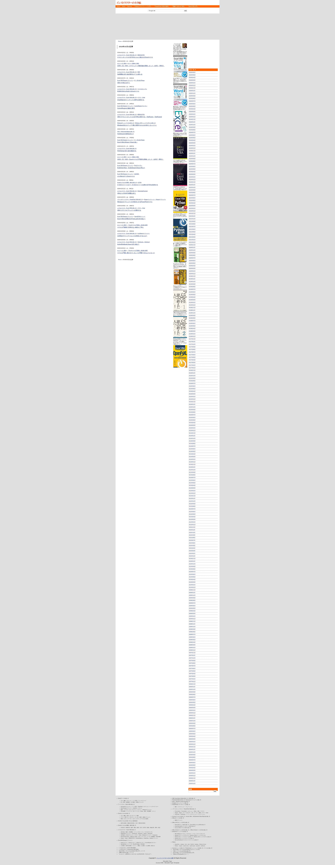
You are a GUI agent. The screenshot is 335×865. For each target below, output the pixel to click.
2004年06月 (192, 762)
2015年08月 (192, 412)
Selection (135, 808)
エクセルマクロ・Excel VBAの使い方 (126, 55)
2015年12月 (192, 401)
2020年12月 (192, 245)
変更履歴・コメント (151, 811)
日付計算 (123, 827)
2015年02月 (192, 428)
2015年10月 (192, 407)
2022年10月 (192, 187)
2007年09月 (192, 660)
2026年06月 (192, 72)
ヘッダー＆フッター (154, 806)
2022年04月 (192, 203)
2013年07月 (192, 477)
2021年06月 (192, 229)
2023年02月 (192, 177)
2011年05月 (192, 545)
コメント (135, 845)
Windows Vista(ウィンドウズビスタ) (198, 835)
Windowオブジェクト (147, 809)
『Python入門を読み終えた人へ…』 (180, 854)
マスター (202, 811)
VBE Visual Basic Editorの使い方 (180, 798)
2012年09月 (192, 503)
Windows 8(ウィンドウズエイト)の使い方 (184, 836)
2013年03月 (192, 488)
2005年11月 (192, 718)
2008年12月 (192, 621)
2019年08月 (192, 286)
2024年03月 (192, 143)
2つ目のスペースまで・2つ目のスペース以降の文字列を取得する (137, 185)
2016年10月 (192, 375)
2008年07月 (192, 634)
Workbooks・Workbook (144, 242)
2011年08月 (192, 537)
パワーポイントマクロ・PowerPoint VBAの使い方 (130, 199)
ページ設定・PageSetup (137, 806)
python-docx (186, 845)
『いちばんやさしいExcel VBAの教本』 (127, 847)
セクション (146, 806)
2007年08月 (192, 663)
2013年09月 (192, 472)
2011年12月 (192, 527)
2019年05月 (192, 294)
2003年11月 (192, 781)
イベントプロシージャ (139, 831)
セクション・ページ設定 (132, 800)
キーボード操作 (138, 817)
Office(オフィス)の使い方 (178, 818)
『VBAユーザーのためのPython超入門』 (181, 851)
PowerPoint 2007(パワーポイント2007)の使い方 (185, 826)
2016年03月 (192, 394)
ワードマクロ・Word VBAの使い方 (126, 804)
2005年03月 (192, 739)
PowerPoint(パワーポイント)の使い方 (181, 804)
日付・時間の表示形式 (140, 823)
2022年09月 (192, 190)
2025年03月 (192, 111)
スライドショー (193, 814)
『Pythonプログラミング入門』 (142, 6)
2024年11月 (192, 122)
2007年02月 (192, 679)
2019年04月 (192, 297)
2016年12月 (192, 370)
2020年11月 (192, 247)
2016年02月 (192, 396)
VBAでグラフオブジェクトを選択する (129, 210)
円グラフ (132, 817)
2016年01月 (192, 399)
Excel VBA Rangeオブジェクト (125, 80)
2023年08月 (192, 161)
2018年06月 (192, 323)
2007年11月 (192, 655)
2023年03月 (192, 174)
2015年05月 (192, 420)
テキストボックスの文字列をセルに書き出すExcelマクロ (135, 57)
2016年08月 (192, 381)
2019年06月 (192, 292)
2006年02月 (192, 710)
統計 (159, 827)
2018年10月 (192, 313)
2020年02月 (192, 271)
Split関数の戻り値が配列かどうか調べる (129, 74)
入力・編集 (123, 800)
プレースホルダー (187, 812)
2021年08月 (192, 224)
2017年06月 (192, 354)
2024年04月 (192, 140)
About (123, 6)
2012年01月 (192, 524)
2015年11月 (192, 404)
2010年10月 (192, 564)
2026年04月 (192, 77)
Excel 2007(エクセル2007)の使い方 (197, 824)
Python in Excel (202, 844)
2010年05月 (192, 577)
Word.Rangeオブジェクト (126, 808)
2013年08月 (192, 475)
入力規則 (123, 845)
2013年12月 (192, 464)
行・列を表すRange (139, 80)
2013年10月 (192, 469)
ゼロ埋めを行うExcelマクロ (126, 176)
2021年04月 (192, 234)
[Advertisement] (167, 26)
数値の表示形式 (131, 823)
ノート (187, 814)
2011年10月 (192, 532)
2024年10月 (192, 124)
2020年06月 (192, 260)
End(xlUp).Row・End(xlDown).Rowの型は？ (131, 168)
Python (174, 842)
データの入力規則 (144, 818)
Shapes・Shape (124, 838)
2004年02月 (192, 773)
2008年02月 (192, 647)
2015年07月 (192, 415)
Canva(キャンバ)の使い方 (178, 848)
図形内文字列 (141, 55)
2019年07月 (192, 289)
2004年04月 (192, 767)
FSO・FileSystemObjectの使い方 (125, 131)
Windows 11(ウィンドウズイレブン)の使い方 (184, 838)
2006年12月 (192, 684)
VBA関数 (131, 831)
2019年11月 (192, 279)
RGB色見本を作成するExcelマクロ (128, 91)
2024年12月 (192, 119)
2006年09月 (192, 692)
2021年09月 (192, 221)
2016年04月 (192, 391)
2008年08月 (192, 631)
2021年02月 (192, 239)
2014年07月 (192, 446)
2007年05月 (192, 671)
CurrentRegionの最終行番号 (126, 108)
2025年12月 (192, 88)
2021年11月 (192, 216)
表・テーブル (136, 811)
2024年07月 (192, 132)
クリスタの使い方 (208, 848)
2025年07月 (192, 101)
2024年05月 (192, 137)
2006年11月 (192, 686)
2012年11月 (192, 498)
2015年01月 (192, 430)
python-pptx (192, 845)
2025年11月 (192, 90)
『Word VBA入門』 (192, 6)
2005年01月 (192, 744)
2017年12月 (192, 339)
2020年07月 (192, 258)
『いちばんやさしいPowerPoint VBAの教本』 (129, 849)
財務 (148, 827)
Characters (155, 835)
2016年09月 (192, 378)
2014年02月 (192, 459)
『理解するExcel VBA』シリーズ (126, 852)
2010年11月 (192, 561)
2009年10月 (192, 595)
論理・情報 (133, 827)
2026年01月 (192, 85)
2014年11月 (192, 435)
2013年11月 (192, 467)
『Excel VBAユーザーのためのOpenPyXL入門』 (183, 852)
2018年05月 (192, 326)
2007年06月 (192, 668)
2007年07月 (192, 665)
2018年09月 (192, 315)
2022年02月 (192, 208)
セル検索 (148, 845)
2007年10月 (192, 658)
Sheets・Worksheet (148, 833)
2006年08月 (192, 694)
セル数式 (143, 845)
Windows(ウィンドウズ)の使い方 (125, 123)
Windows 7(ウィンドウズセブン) (182, 835)
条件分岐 (123, 831)
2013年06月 (192, 480)
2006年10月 (192, 689)
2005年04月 (192, 736)
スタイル (140, 808)
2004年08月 (192, 757)
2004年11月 (192, 749)
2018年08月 (192, 318)
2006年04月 (192, 705)
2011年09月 (192, 535)
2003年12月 (192, 778)
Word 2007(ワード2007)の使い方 (182, 824)
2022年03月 (192, 205)
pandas (196, 844)
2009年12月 (192, 590)
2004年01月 (192, 775)
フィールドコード (142, 800)
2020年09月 (192, 252)
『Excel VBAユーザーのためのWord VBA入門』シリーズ (131, 851)
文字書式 (133, 802)
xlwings (182, 844)
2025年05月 (192, 106)
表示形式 (136, 174)
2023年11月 (192, 153)
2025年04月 (192, 109)
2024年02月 (192, 145)
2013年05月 (192, 482)
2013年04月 (192, 485)
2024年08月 (192, 130)
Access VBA (189, 816)
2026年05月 (192, 75)
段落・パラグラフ (124, 809)
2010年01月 (192, 587)
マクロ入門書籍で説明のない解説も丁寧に (130, 227)
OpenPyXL (177, 844)
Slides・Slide (196, 811)
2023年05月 (192, 169)
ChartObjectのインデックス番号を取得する (130, 100)
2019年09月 (192, 284)
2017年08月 (192, 349)
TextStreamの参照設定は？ (125, 134)
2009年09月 (192, 598)
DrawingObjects (139, 838)
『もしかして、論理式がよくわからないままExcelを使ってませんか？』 (135, 854)
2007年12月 (192, 652)
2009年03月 (192, 613)
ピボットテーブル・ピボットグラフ (131, 818)
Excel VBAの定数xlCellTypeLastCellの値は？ (131, 219)
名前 (128, 815)
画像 (200, 812)
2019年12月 (192, 276)
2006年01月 (192, 713)
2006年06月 (192, 699)
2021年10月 (192, 218)
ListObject (123, 835)
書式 (176, 806)
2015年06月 (192, 417)
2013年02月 (192, 490)
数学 (156, 827)
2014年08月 (192, 443)
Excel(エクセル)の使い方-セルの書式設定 (127, 821)
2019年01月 (192, 305)
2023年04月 (192, 171)
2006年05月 (192, 702)
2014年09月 (192, 441)
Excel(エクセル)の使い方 (124, 813)
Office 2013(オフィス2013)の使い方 (198, 830)
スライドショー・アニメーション (185, 806)
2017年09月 (192, 347)
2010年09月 (192, 566)
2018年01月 (192, 336)
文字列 (139, 182)
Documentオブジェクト (126, 806)
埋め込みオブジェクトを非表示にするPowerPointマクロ (134, 202)
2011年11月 (192, 530)
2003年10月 (192, 783)
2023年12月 (192, 150)
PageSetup (146, 838)
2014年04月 (192, 454)
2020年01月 (192, 273)
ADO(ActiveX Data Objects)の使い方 (201, 816)
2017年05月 (192, 357)
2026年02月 (192, 82)
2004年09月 (192, 754)
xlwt (188, 844)
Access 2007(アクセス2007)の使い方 (183, 827)
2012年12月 (192, 496)
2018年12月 (192, 307)
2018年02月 (192, 333)
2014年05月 (192, 451)
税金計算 (152, 827)
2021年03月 (192, 237)
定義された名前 (133, 836)
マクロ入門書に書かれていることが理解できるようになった (136, 253)
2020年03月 (192, 268)
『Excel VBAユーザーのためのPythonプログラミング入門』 (186, 849)
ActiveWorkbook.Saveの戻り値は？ (128, 244)
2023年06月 (192, 166)
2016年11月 (192, 373)
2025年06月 (192, 103)
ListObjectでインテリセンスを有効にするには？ (132, 236)
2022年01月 (192, 211)
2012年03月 (192, 519)
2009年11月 (192, 592)
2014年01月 (192, 462)
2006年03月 (192, 707)
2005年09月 (192, 723)
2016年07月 (192, 383)
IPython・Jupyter (178, 845)
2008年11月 (192, 624)
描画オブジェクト (140, 802)
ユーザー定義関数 (151, 836)
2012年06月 (192, 511)
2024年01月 (192, 148)
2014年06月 (192, 448)
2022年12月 (192, 182)
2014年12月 (192, 433)
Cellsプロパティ (124, 842)
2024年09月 (192, 127)
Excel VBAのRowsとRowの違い (127, 142)
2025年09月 (192, 96)
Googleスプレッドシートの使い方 (180, 803)
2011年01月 (192, 556)
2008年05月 (192, 639)
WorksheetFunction (143, 191)
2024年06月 (192, 135)
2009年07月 (192, 603)
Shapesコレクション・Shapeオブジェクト (155, 199)
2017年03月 (192, 362)
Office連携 (123, 811)
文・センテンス (133, 809)
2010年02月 (192, 584)
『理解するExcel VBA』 (178, 6)
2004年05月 (192, 765)
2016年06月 (192, 386)
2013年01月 (192, 493)
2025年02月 (192, 114)
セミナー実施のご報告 (133, 63)
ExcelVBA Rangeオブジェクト (125, 840)
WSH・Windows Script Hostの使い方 (181, 801)
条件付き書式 (123, 823)
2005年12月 (192, 715)
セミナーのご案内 (121, 63)
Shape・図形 (143, 811)
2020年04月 (192, 265)
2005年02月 (192, 741)
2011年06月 (192, 543)
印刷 (124, 802)
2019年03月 (192, 299)
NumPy (192, 844)
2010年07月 (192, 571)
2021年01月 (192, 242)
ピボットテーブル (142, 836)
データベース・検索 (134, 815)
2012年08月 (192, 506)
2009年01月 (192, 618)
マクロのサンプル (142, 89)
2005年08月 (192, 726)
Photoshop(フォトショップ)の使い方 (194, 848)
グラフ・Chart (141, 97)
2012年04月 (192, 516)
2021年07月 (192, 226)
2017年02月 (192, 365)
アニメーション (201, 814)
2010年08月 (192, 569)
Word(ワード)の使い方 (123, 798)
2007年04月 (192, 673)
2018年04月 (192, 328)
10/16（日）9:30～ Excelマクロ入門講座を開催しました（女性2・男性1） (140, 159)
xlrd (186, 844)
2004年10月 (192, 752)
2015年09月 (192, 409)
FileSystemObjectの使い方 (178, 800)
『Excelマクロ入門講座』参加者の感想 (138, 225)
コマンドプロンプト (200, 833)
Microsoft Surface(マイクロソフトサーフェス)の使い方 (186, 839)
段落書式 (128, 802)
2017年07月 (192, 352)
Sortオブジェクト (130, 835)
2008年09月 (192, 629)
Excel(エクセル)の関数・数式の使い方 (127, 182)
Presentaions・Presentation (181, 811)
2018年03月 (192, 331)
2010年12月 (192, 558)
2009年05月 (192, 608)
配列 (139, 72)
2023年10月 (192, 156)
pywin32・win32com (200, 845)
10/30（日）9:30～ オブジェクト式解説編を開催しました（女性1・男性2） (140, 65)
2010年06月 (192, 574)
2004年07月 (192, 760)
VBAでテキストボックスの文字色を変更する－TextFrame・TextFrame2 (139, 117)
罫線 (139, 845)
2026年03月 (192, 80)
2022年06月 (192, 198)
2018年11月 (192, 310)
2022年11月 (192, 184)
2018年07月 (192, 320)
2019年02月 (192, 302)
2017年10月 (192, 344)
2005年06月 (192, 731)
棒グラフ (127, 817)
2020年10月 (192, 250)
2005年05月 (192, 733)
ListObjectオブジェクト (144, 233)
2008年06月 (192, 637)
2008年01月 (192, 650)
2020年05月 (192, 263)
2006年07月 (192, 697)
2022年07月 (192, 195)
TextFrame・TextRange (180, 814)
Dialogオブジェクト (154, 838)
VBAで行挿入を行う (123, 82)
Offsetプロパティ (140, 842)
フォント (139, 809)
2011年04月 (192, 548)
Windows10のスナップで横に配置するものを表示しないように (137, 125)
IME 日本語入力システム (180, 833)
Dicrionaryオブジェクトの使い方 (193, 800)
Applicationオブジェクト (126, 833)
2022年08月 (192, 192)
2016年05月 (192, 388)
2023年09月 (192, 158)
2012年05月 (192, 514)
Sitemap (129, 6)
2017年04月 (192, 360)
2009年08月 (192, 600)
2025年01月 (192, 116)
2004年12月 (192, 747)
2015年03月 (192, 425)
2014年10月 (192, 438)
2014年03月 (192, 456)
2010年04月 (192, 579)
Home (118, 6)
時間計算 (128, 827)
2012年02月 (192, 522)
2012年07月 (192, 509)
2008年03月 (192, 645)
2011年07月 (192, 540)
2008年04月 (192, 642)
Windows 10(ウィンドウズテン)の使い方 (145, 123)
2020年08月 (192, 255)
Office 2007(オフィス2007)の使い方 (180, 822)
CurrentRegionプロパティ (140, 106)
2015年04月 (192, 422)
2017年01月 (192, 367)
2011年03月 (192, 550)
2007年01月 (192, 681)
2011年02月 (192, 553)
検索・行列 (139, 827)
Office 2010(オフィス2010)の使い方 (180, 830)
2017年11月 (192, 341)
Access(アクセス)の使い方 (178, 816)
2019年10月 (192, 281)
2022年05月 (192, 200)
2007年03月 (192, 676)
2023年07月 (192, 164)
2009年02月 (192, 616)
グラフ (122, 817)
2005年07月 (192, 728)
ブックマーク (129, 811)
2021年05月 (192, 232)
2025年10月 (192, 93)
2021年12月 (192, 213)
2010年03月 (192, 582)
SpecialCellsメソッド (139, 216)
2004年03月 (192, 770)
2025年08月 (192, 98)
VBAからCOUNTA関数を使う (126, 193)
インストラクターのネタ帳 (129, 2)
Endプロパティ (138, 165)
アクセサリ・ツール (191, 833)
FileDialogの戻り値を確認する (126, 151)
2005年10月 (192, 720)
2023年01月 (192, 179)
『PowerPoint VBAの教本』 (162, 6)
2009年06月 (192, 605)
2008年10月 (192, 626)
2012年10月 (192, 501)
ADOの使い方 (192, 798)
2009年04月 (192, 611)
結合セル (153, 845)
